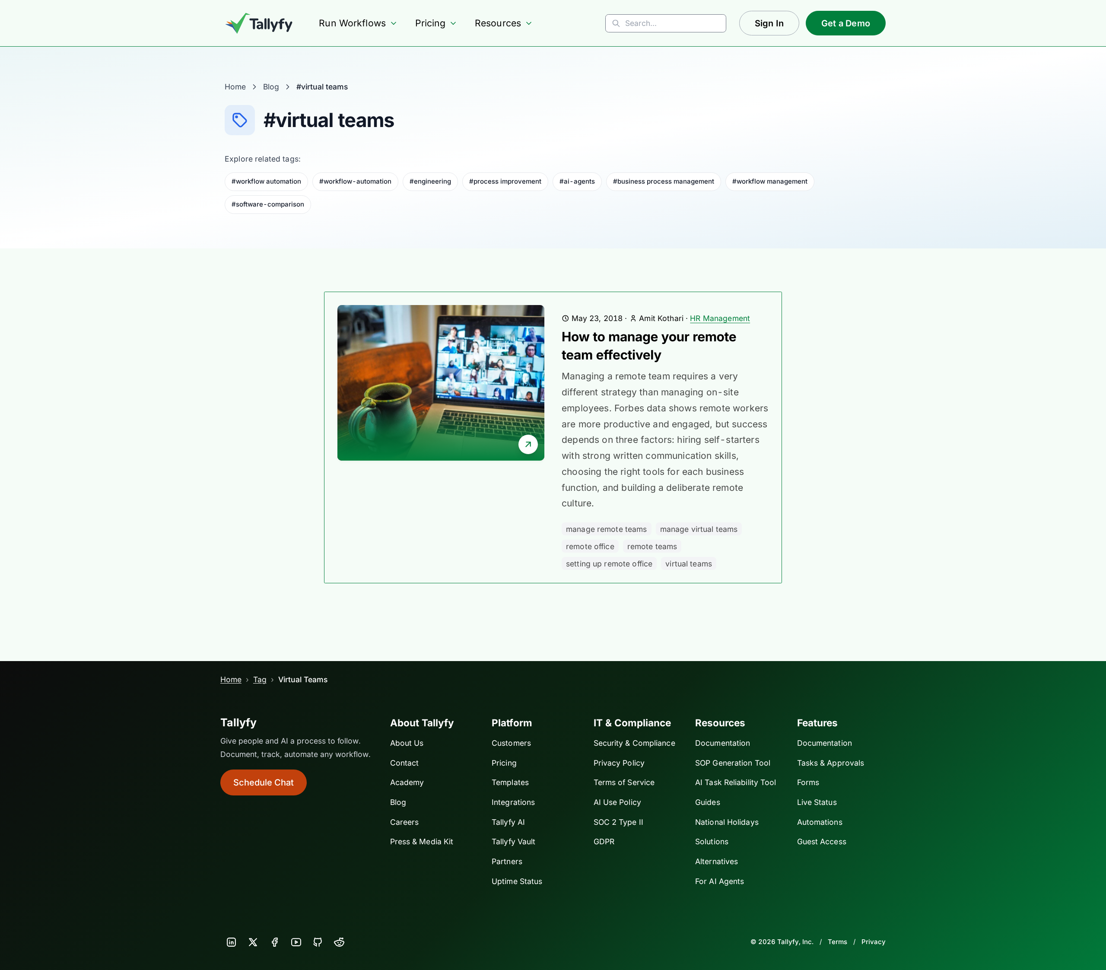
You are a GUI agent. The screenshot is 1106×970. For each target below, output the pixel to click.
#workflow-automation (355, 181)
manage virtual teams (699, 529)
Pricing (430, 23)
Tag (260, 679)
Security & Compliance (634, 742)
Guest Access (821, 841)
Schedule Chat (263, 782)
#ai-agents (577, 181)
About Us (407, 742)
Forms (808, 782)
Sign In (769, 23)
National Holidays (727, 822)
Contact (404, 762)
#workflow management (769, 181)
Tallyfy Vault (513, 841)
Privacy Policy (619, 762)
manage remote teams (606, 529)
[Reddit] (339, 942)
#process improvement (505, 181)
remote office (590, 546)
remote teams (652, 546)
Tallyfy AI (508, 822)
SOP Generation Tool (732, 762)
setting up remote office (609, 563)
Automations (819, 822)
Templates (510, 782)
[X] (253, 942)
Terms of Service (624, 782)
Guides (707, 802)
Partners (507, 861)
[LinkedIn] (231, 942)
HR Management (720, 318)
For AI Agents (719, 881)
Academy (407, 782)
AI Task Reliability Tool (735, 782)
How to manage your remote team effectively (649, 346)
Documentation (722, 742)
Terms (837, 942)
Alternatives (716, 861)
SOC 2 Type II (618, 822)
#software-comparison (268, 204)
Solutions (711, 841)
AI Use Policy (617, 802)
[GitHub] (317, 942)
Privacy (873, 942)
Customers (511, 742)
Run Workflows (352, 23)
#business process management (663, 181)
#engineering (430, 181)
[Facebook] (274, 942)
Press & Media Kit (422, 841)
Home (235, 86)
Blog (271, 86)
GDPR (604, 841)
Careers (404, 822)
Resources (498, 23)
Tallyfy (238, 722)
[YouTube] (296, 942)
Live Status (817, 802)
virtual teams (688, 563)
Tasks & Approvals (830, 762)
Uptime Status (517, 881)
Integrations (513, 802)
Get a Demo (845, 23)
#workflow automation (266, 181)
